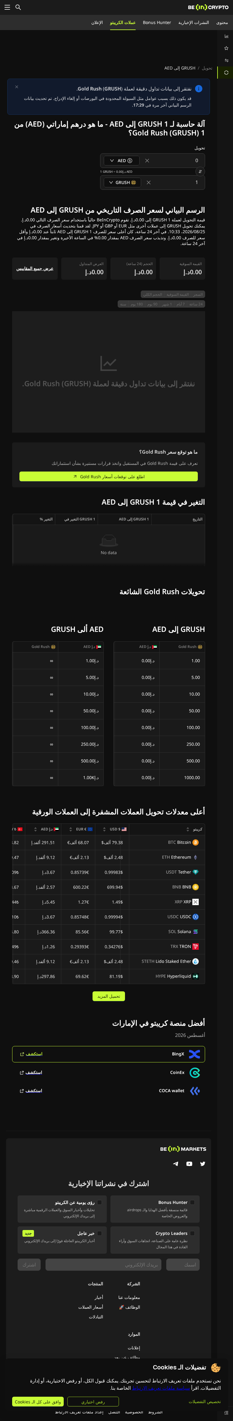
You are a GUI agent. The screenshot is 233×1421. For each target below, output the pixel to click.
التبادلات (96, 1317)
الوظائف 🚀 (129, 1307)
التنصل (114, 1412)
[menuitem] (225, 36)
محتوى (222, 22)
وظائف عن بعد (127, 1357)
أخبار (99, 1297)
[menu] (225, 54)
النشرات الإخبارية (193, 22)
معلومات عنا (129, 1297)
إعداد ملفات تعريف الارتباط (79, 1412)
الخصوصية (134, 1412)
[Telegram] (176, 1164)
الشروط (155, 1412)
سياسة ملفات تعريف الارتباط (161, 1388)
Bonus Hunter (157, 22)
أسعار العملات (90, 1307)
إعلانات (134, 1348)
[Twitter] (202, 1164)
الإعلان (97, 22)
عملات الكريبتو (123, 22)
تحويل (207, 68)
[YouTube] (189, 1164)
